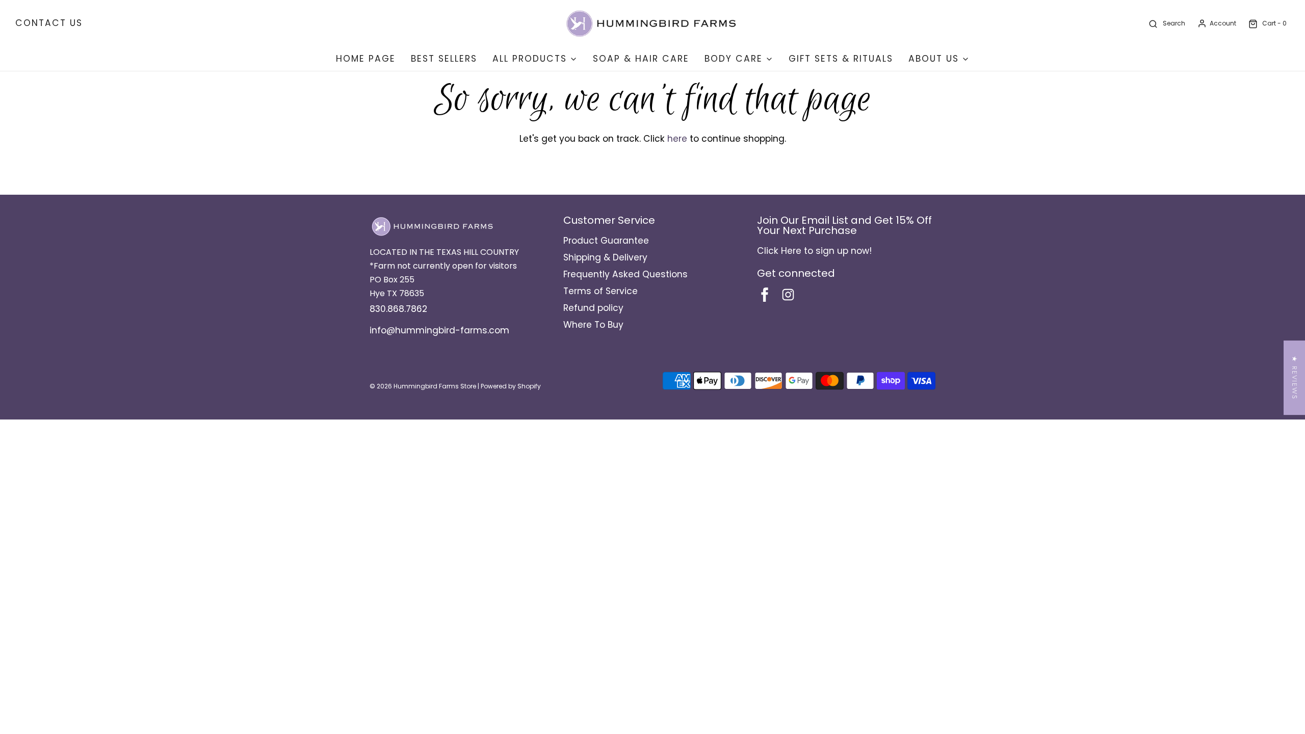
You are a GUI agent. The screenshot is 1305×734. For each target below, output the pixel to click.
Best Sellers (444, 59)
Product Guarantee (606, 240)
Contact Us (49, 23)
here (677, 139)
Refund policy (593, 308)
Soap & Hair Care (641, 59)
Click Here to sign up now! (814, 251)
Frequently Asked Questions (625, 274)
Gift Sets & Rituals (841, 59)
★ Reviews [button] (1294, 378)
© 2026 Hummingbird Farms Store (423, 386)
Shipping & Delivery (605, 257)
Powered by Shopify (511, 386)
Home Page (366, 59)
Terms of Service (600, 291)
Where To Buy (593, 325)
